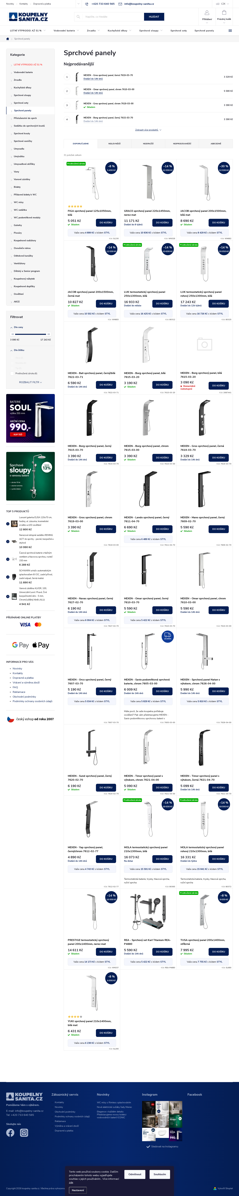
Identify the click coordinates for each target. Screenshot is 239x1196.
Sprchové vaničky (23, 141)
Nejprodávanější (182, 143)
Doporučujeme (81, 143)
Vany (16, 171)
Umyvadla (19, 148)
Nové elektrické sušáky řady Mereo (114, 1107)
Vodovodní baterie (23, 72)
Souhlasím (160, 1174)
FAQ (15, 687)
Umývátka (19, 156)
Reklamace (19, 692)
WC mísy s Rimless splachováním (114, 1102)
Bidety (17, 187)
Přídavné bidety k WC (25, 194)
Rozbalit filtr (29, 382)
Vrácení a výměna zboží (26, 682)
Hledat (154, 17)
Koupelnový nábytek (24, 278)
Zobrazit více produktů (147, 130)
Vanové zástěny (22, 179)
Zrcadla (18, 80)
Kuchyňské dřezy (22, 87)
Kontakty (24, 3)
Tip (18, 368)
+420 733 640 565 (22, 1115)
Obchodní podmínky (24, 697)
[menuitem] (28, 31)
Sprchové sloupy (22, 95)
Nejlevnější (114, 143)
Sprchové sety (21, 102)
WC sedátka (20, 209)
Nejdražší (148, 143)
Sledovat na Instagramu (164, 1146)
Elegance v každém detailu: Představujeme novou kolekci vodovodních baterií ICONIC (111, 1114)
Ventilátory (19, 263)
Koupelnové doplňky (24, 286)
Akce (18, 357)
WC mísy (18, 202)
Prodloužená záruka (26, 373)
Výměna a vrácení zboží (67, 1126)
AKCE (17, 301)
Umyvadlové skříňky (24, 164)
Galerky (18, 225)
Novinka (20, 363)
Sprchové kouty (22, 133)
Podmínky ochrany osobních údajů (32, 701)
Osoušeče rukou (22, 248)
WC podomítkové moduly (27, 217)
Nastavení (78, 1190)
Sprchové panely (22, 110)
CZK (223, 3)
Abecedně (216, 143)
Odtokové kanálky (23, 255)
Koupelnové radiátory (25, 240)
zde (71, 1182)
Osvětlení (19, 294)
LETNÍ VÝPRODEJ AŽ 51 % (28, 64)
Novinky (10, 3)
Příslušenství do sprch (25, 118)
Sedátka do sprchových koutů (29, 125)
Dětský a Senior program (27, 271)
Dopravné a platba (42, 3)
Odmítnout (134, 1174)
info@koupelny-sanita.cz (29, 1111)
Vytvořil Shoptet (225, 1188)
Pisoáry (18, 232)
